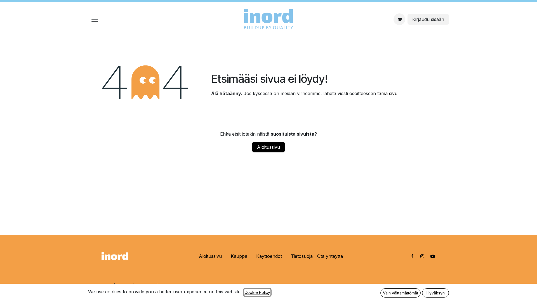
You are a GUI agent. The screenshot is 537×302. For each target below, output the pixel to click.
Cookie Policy (257, 292)
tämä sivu (387, 93)
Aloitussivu (268, 147)
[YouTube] (432, 256)
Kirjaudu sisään (428, 19)
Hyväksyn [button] (436, 293)
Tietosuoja (302, 256)
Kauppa (239, 256)
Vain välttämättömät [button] (400, 293)
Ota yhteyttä (330, 256)
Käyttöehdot (269, 256)
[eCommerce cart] (399, 19)
